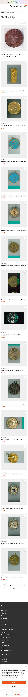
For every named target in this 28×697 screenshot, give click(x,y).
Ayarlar (14, 691)
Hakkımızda (4, 621)
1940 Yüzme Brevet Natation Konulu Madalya (13, 91)
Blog (2, 616)
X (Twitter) (4, 659)
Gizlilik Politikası (17, 694)
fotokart (14, 6)
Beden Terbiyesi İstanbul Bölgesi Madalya (12, 439)
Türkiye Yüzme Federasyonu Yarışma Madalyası (13, 161)
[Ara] (21, 6)
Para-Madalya (18, 11)
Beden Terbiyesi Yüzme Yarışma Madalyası (12, 370)
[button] (25, 666)
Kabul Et (14, 682)
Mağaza (3, 613)
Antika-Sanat (5, 645)
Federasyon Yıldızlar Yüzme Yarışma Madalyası (13, 405)
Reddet (14, 686)
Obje (2, 642)
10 (14, 588)
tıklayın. (17, 2)
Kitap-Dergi (4, 648)
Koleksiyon (10, 11)
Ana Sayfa (3, 11)
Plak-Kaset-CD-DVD (7, 650)
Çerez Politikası (9, 694)
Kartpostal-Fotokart (7, 629)
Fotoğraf (3, 632)
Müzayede (4, 618)
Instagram (4, 661)
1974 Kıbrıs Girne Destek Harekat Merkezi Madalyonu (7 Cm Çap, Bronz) (12, 55)
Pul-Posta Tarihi (5, 637)
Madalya (3, 12)
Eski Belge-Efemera (6, 635)
